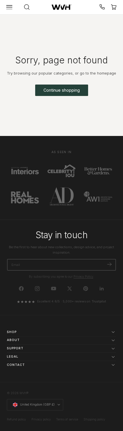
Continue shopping (61, 90)
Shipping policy (94, 419)
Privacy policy (41, 419)
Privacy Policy (83, 276)
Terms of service (67, 419)
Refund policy (16, 419)
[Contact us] (102, 7)
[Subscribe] (109, 264)
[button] (9, 7)
